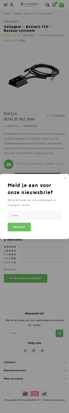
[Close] (65, 178)
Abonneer (19, 227)
